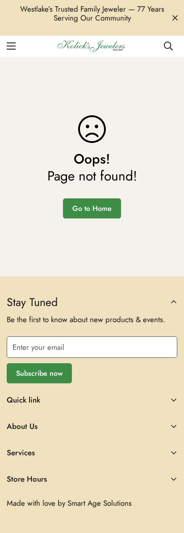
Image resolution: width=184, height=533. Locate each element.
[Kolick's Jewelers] (92, 46)
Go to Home (92, 208)
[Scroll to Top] (168, 486)
